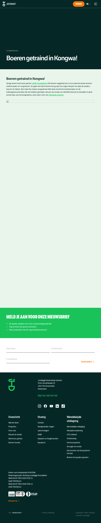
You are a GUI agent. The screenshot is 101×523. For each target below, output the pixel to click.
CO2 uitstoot (72, 434)
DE (48, 395)
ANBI (40, 434)
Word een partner (15, 439)
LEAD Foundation (39, 83)
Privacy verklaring (48, 513)
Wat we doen (13, 423)
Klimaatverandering (75, 431)
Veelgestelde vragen (46, 427)
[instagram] (39, 406)
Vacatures (42, 443)
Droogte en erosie (74, 446)
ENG (40, 395)
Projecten (12, 427)
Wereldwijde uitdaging (76, 427)
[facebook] (45, 406)
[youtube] (51, 406)
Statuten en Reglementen (48, 439)
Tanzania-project (56, 95)
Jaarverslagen (43, 431)
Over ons (12, 431)
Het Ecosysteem (73, 443)
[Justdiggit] (9, 4)
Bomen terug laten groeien (78, 457)
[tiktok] (63, 406)
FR (52, 395)
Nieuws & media (15, 434)
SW (55, 395)
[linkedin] (57, 406)
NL (44, 395)
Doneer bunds (14, 443)
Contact (41, 423)
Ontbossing (71, 438)
